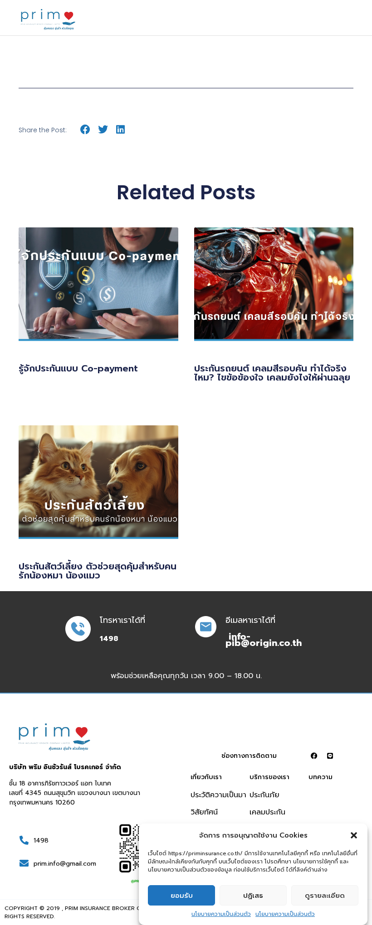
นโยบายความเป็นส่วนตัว (221, 914)
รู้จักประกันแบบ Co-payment (78, 368)
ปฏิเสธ (253, 896)
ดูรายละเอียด (325, 896)
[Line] (330, 756)
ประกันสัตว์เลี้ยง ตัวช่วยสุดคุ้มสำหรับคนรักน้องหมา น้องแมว (97, 570)
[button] (353, 835)
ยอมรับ (182, 896)
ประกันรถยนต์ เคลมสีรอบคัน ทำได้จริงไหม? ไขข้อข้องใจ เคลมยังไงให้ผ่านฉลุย (272, 372)
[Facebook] (314, 756)
